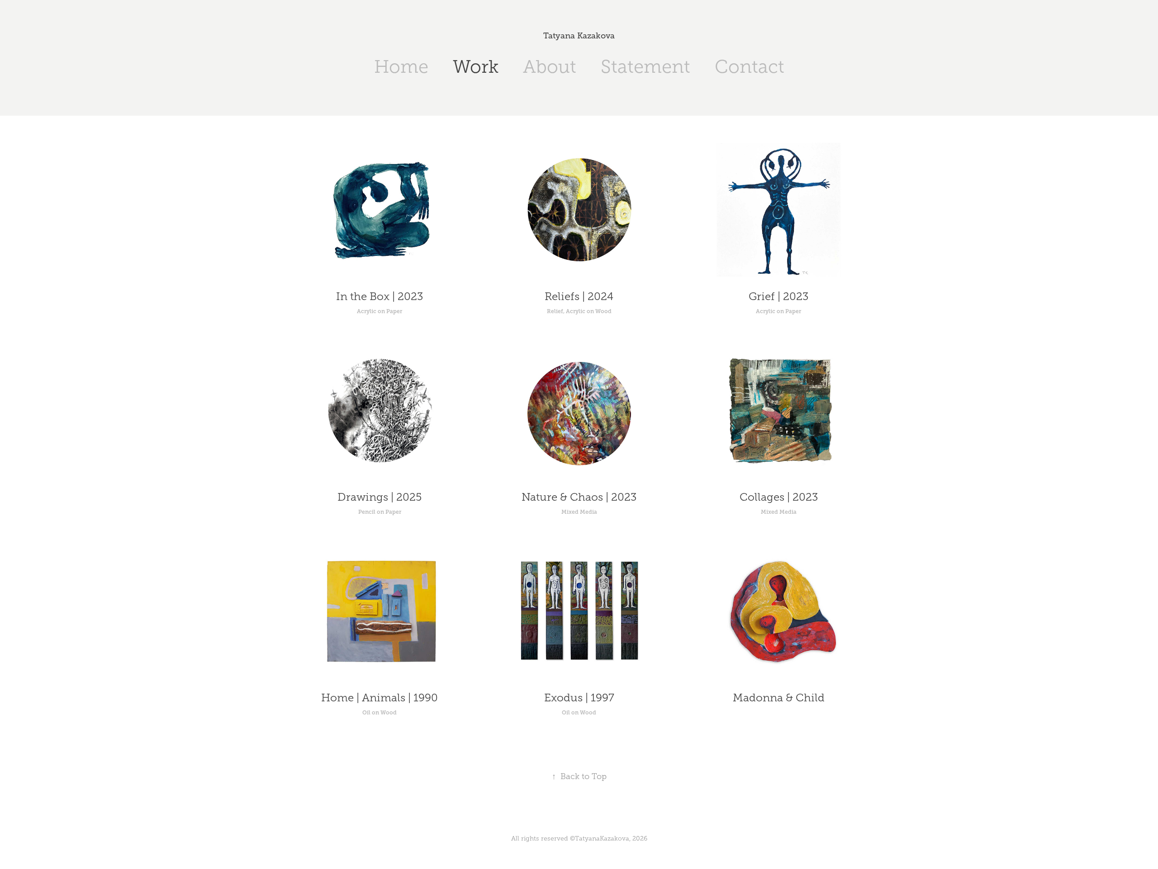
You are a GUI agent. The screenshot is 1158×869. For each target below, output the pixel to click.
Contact (749, 66)
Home (401, 66)
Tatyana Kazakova (579, 35)
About (549, 66)
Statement (645, 66)
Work (475, 66)
